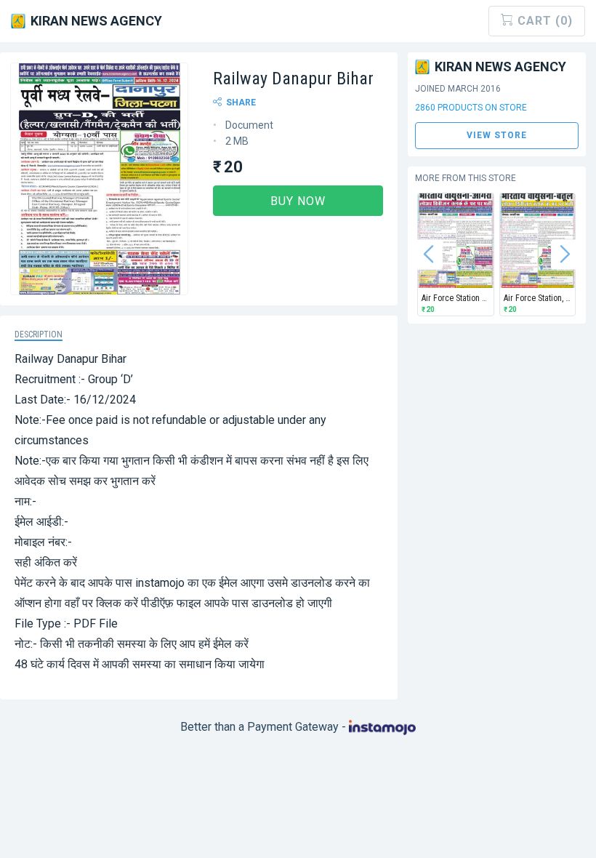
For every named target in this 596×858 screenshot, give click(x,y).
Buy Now (298, 201)
